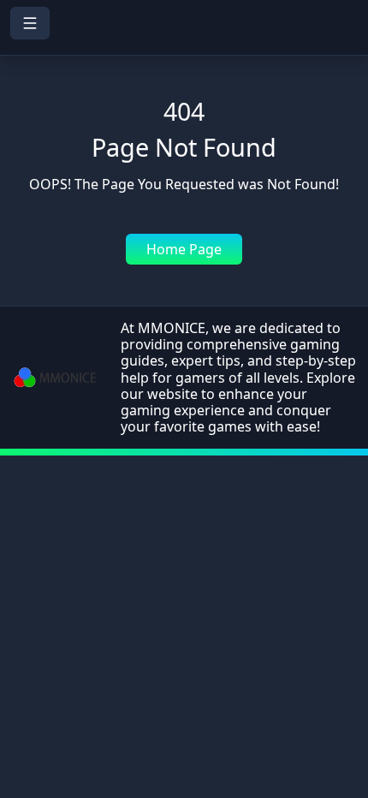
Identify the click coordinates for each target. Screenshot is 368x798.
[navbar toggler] (30, 23)
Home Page (184, 249)
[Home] (184, 43)
